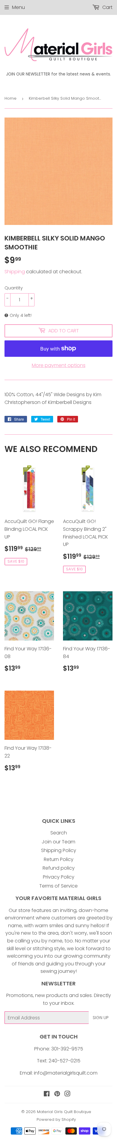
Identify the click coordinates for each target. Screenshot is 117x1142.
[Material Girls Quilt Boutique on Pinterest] (57, 1094)
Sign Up (101, 1018)
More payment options (59, 365)
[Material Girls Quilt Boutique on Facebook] (47, 1094)
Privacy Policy (58, 877)
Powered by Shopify (56, 1119)
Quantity (13, 288)
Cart (106, 7)
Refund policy (59, 868)
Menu (18, 7)
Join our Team (58, 841)
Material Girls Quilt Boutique (64, 1112)
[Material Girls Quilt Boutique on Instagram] (67, 1094)
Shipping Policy (58, 850)
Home (10, 98)
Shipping (14, 271)
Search (58, 832)
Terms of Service (58, 885)
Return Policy (59, 859)
